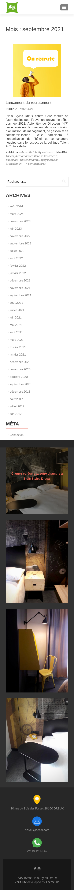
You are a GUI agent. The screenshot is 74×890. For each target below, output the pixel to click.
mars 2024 (17, 213)
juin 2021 (16, 317)
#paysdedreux (49, 159)
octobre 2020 (19, 376)
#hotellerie (50, 156)
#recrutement (14, 163)
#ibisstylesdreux (29, 159)
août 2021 (16, 302)
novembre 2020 (20, 369)
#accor (10, 156)
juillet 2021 (17, 310)
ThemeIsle (52, 882)
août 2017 (16, 399)
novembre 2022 (20, 236)
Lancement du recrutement (28, 102)
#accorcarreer (24, 156)
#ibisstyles (12, 159)
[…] (29, 146)
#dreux (38, 156)
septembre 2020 (20, 384)
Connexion (17, 434)
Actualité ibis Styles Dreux (37, 152)
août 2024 (16, 206)
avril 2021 (16, 332)
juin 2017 (16, 413)
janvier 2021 (18, 354)
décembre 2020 (20, 362)
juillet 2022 (17, 250)
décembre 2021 (20, 280)
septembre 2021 (20, 295)
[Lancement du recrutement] (37, 69)
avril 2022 (16, 258)
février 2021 (18, 347)
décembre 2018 (20, 391)
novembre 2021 (20, 287)
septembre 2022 (20, 243)
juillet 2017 (17, 406)
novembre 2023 (20, 221)
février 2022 (18, 265)
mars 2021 (17, 339)
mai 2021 (16, 324)
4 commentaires (36, 163)
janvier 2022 (18, 273)
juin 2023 (16, 228)
